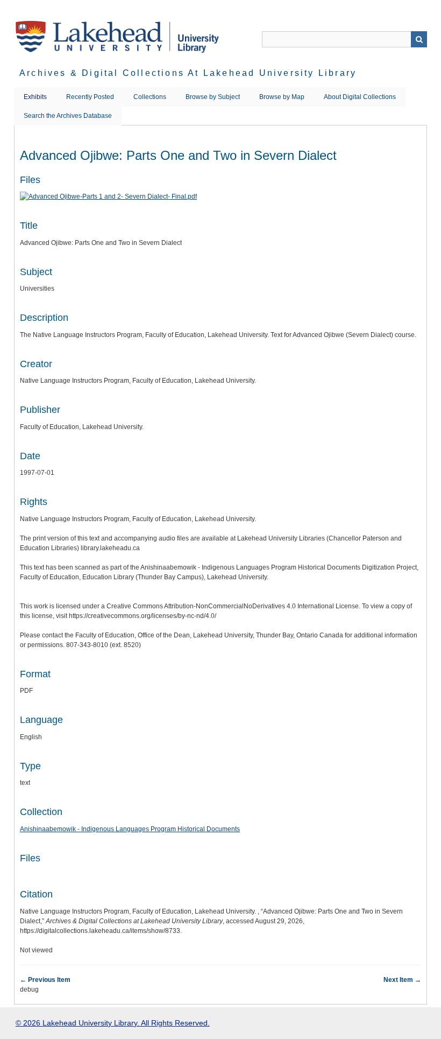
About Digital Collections (360, 97)
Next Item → (402, 980)
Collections (149, 97)
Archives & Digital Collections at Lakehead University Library (188, 73)
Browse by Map (281, 97)
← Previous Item (45, 980)
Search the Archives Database (68, 116)
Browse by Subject (213, 97)
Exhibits (35, 97)
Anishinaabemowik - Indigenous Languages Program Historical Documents (130, 829)
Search (419, 39)
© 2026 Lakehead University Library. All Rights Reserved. (113, 1023)
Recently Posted (90, 97)
